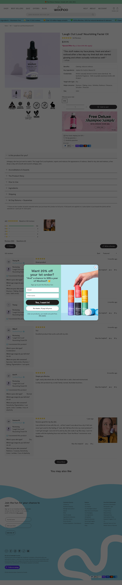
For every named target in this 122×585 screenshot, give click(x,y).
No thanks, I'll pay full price (42, 308)
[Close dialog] (95, 267)
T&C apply (42, 315)
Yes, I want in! (42, 302)
